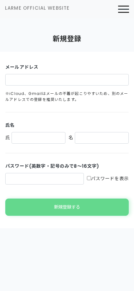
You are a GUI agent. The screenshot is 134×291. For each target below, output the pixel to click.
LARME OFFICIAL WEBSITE (37, 8)
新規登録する (67, 207)
